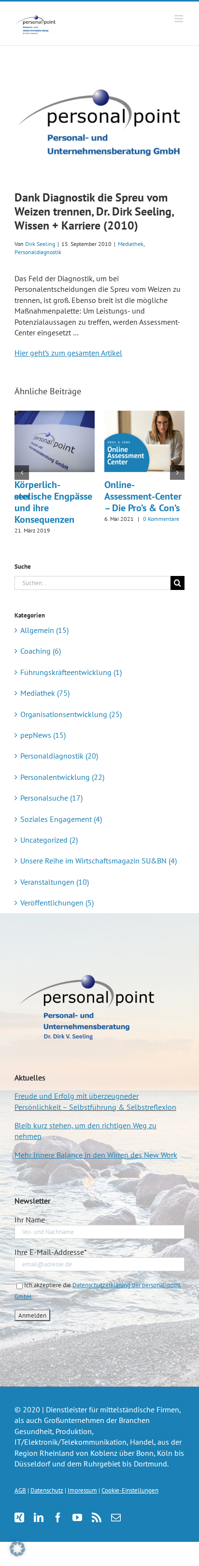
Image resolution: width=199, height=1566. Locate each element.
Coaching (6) (40, 651)
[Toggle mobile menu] (179, 19)
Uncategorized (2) (49, 840)
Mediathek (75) (45, 693)
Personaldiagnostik (37, 252)
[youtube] (77, 1518)
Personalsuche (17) (51, 798)
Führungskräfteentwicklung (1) (71, 672)
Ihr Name (29, 1219)
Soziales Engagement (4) (61, 819)
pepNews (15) (43, 735)
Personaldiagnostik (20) (59, 756)
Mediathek (130, 243)
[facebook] (58, 1518)
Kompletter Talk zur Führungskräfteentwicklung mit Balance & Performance (71, 502)
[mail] (116, 1518)
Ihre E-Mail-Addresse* (50, 1252)
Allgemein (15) (44, 630)
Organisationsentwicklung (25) (71, 714)
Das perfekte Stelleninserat (133, 490)
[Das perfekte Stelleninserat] (144, 415)
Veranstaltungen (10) (54, 882)
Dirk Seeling (40, 243)
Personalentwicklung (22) (62, 777)
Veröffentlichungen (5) (57, 902)
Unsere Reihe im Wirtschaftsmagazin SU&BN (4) (98, 860)
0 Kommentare (75, 530)
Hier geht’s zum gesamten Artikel (68, 353)
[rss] (96, 1518)
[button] (21, 472)
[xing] (19, 1518)
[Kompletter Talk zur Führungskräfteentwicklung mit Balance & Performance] (54, 415)
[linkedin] (38, 1518)
